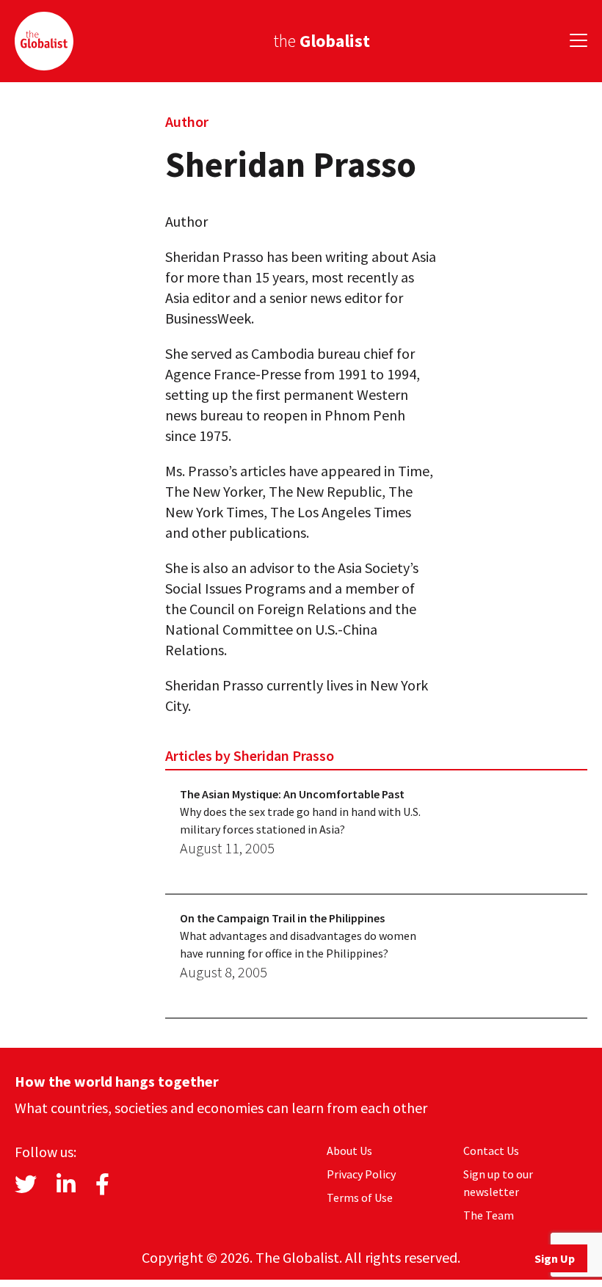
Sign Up (554, 1258)
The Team (488, 1215)
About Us (349, 1150)
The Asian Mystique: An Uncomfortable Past (292, 794)
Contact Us (491, 1150)
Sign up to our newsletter (498, 1183)
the (321, 40)
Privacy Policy (361, 1174)
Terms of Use (360, 1197)
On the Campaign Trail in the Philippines (282, 918)
